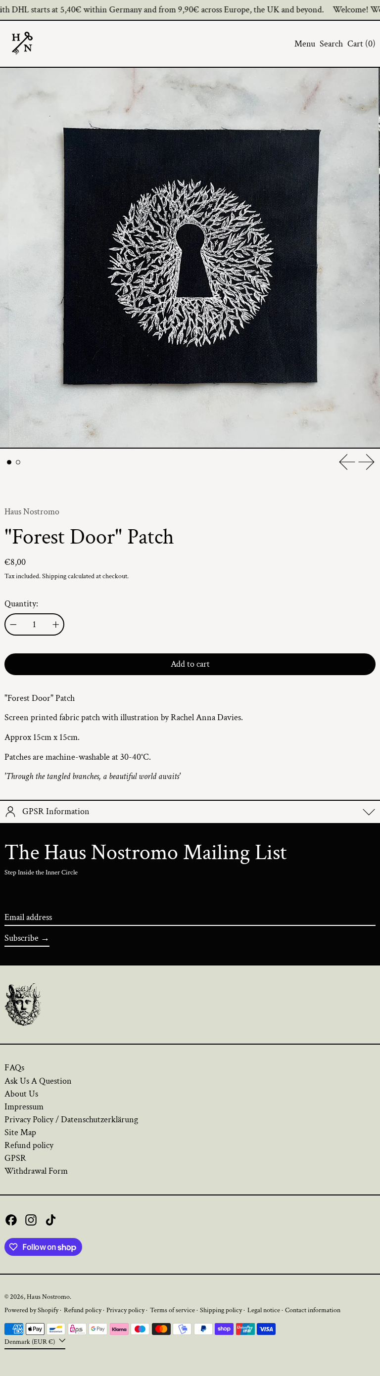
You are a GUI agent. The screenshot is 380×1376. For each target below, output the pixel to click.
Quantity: (21, 603)
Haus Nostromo (31, 511)
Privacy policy (125, 1310)
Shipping (54, 576)
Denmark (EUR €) (30, 1341)
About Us (21, 1094)
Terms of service (172, 1310)
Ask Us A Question (38, 1081)
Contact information (312, 1310)
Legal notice (263, 1310)
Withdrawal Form (36, 1171)
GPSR (15, 1158)
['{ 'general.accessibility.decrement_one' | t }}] (13, 624)
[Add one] (55, 624)
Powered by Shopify (31, 1310)
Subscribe (21, 938)
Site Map (20, 1132)
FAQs (14, 1067)
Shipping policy (221, 1310)
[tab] (9, 462)
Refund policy (28, 1145)
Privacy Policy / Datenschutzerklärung (71, 1119)
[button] (331, 44)
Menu (304, 43)
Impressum (24, 1106)
